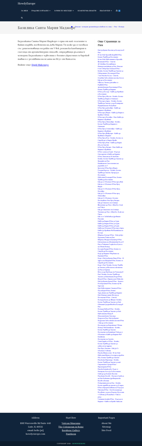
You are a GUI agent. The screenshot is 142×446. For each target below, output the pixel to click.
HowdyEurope (26, 3)
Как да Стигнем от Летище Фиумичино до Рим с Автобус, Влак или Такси (110, 205)
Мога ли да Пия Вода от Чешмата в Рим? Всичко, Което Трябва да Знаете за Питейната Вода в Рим (110, 274)
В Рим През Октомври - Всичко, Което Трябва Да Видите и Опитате (109, 124)
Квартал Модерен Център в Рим (110, 240)
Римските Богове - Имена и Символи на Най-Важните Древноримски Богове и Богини (111, 378)
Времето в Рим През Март (107, 168)
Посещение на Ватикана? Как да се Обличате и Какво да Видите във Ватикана (110, 334)
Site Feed (106, 430)
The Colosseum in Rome (71, 426)
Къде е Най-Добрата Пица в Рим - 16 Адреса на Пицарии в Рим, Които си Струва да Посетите (111, 260)
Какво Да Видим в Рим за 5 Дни (108, 226)
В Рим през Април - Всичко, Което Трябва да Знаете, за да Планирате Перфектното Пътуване (110, 103)
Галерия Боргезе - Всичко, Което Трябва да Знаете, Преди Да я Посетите (109, 172)
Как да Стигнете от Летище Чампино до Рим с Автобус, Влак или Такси (111, 212)
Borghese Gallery (71, 430)
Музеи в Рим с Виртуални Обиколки (110, 279)
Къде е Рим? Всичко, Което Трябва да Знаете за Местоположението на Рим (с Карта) (110, 267)
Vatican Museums (71, 423)
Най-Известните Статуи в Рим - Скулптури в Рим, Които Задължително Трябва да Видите (110, 290)
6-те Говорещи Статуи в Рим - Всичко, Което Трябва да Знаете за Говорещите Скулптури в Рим (110, 71)
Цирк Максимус (40, 64)
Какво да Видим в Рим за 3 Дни (108, 221)
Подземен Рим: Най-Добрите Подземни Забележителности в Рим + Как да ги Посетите (111, 320)
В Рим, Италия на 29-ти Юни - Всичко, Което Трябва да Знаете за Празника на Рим (110, 159)
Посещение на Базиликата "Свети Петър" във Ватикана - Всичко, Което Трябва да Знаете (110, 327)
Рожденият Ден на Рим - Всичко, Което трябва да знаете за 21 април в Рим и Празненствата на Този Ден (111, 385)
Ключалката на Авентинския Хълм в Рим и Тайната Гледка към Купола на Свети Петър (110, 244)
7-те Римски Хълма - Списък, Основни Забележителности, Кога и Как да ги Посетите (111, 78)
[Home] (72, 27)
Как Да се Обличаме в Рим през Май (110, 182)
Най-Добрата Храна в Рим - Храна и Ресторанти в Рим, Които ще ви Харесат (110, 283)
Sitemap (106, 426)
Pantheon (71, 433)
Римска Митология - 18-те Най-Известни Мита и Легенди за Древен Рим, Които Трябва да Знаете (111, 355)
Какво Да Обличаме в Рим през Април (111, 228)
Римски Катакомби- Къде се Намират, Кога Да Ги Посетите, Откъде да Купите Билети (109, 371)
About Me (106, 423)
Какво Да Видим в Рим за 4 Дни (108, 224)
